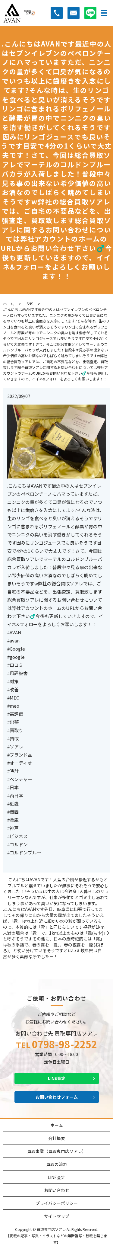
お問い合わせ (56, 1190)
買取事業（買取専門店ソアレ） (56, 1151)
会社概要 (56, 1138)
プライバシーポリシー (57, 1203)
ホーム (8, 303)
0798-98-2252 (64, 1044)
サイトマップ (56, 1216)
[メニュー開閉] (104, 13)
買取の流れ (56, 1164)
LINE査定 (56, 1078)
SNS (30, 303)
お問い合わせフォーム (57, 1097)
